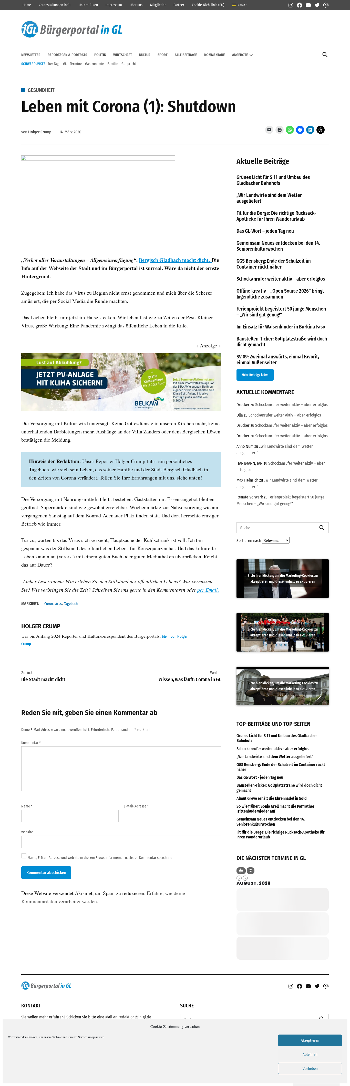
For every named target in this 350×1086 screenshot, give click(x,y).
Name (26, 806)
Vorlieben (310, 1068)
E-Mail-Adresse (136, 806)
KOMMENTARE (214, 55)
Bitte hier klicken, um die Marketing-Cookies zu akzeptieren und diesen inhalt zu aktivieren (283, 578)
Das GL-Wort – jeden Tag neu (265, 231)
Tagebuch (71, 604)
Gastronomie (94, 64)
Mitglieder (158, 5)
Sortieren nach (249, 540)
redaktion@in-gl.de (134, 1017)
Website (27, 832)
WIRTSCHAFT (122, 55)
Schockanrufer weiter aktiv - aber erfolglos (272, 748)
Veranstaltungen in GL (55, 5)
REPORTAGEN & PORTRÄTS (67, 55)
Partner (178, 5)
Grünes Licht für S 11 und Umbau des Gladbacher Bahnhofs (273, 180)
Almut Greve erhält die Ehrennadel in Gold (271, 798)
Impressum (114, 5)
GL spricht (128, 64)
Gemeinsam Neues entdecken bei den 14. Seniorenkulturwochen (278, 246)
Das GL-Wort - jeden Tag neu (259, 777)
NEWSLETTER (30, 55)
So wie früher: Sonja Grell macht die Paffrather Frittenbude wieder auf (275, 809)
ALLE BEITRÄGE (186, 55)
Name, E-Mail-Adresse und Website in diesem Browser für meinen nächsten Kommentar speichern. (100, 858)
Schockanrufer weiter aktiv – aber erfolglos (280, 279)
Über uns (136, 5)
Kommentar (31, 743)
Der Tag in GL (57, 64)
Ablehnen (310, 1054)
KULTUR (144, 55)
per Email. (208, 589)
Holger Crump (40, 132)
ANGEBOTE (240, 55)
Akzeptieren (310, 1040)
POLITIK (100, 55)
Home (27, 5)
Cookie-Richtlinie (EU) (208, 5)
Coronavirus (53, 604)
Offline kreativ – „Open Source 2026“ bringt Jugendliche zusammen (280, 294)
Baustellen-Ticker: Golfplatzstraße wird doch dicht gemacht (279, 788)
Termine (76, 64)
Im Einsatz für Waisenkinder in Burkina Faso (280, 327)
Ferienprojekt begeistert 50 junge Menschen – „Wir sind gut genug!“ (281, 312)
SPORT (163, 55)
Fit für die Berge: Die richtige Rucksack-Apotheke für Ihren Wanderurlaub (276, 216)
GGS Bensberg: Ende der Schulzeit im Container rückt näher (273, 264)
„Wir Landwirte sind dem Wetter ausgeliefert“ (275, 756)
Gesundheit (41, 90)
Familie (112, 64)
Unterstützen (88, 5)
